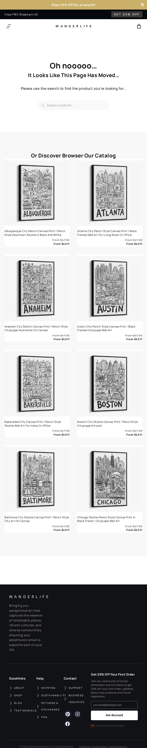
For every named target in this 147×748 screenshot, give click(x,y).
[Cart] (139, 26)
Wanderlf (73, 26)
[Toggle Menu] (8, 26)
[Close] (142, 4)
